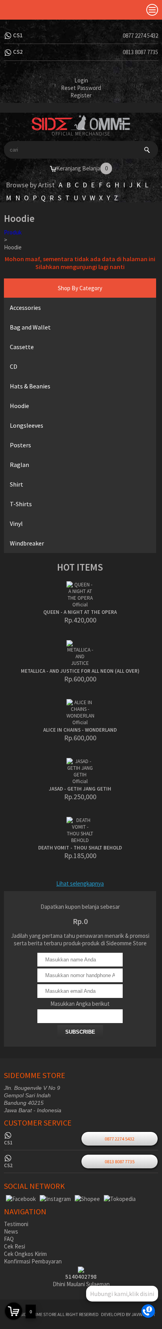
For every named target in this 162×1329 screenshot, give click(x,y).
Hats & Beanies (30, 386)
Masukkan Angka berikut (80, 1003)
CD (13, 366)
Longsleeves (26, 425)
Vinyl (16, 523)
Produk (13, 232)
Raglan (19, 465)
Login (81, 80)
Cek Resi (14, 1246)
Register (81, 95)
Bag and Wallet (30, 327)
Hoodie (19, 406)
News (11, 1231)
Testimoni (16, 1224)
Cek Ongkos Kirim (25, 1254)
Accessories (25, 307)
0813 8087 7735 (140, 52)
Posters (20, 445)
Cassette (22, 347)
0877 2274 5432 (140, 35)
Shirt (16, 484)
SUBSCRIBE (80, 1032)
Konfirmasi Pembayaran (33, 1261)
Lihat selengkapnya (80, 883)
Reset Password (81, 88)
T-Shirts (21, 504)
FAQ (9, 1239)
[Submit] (147, 150)
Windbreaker (27, 543)
